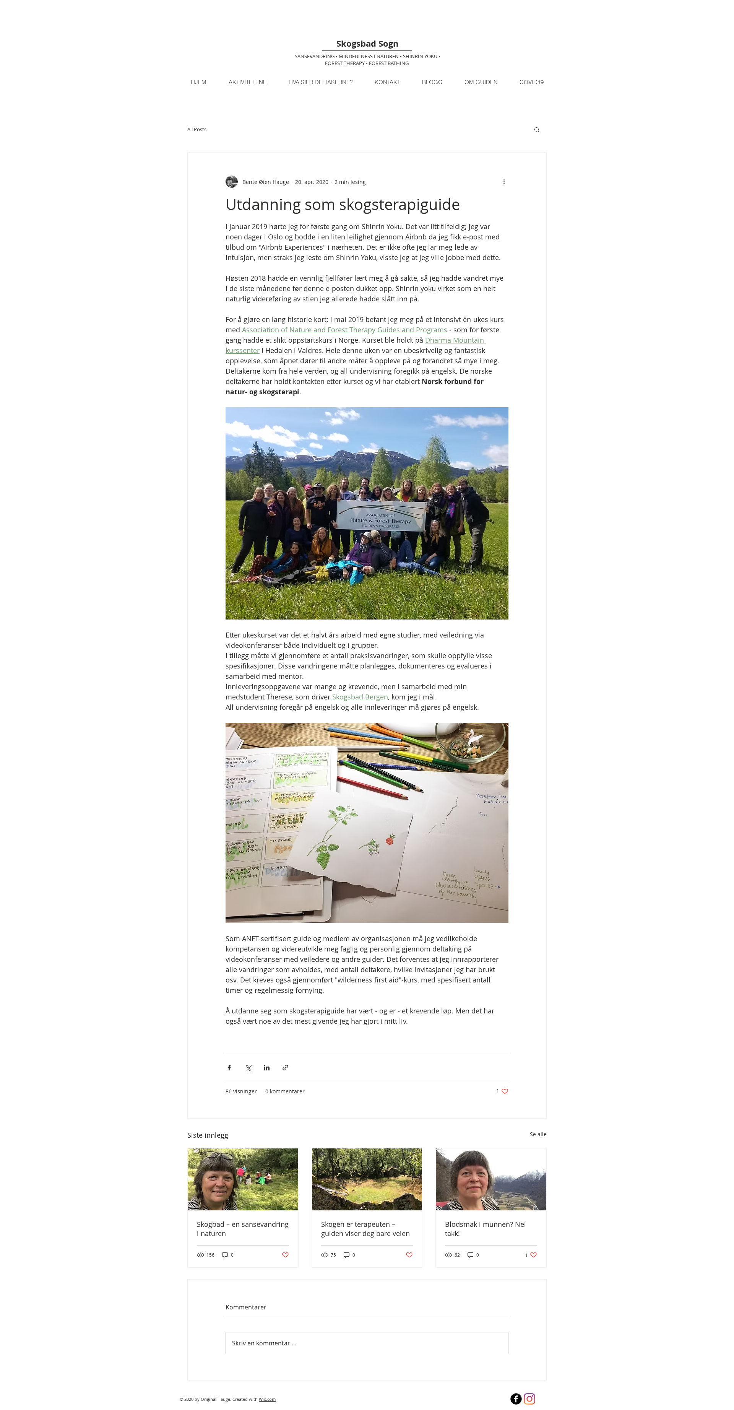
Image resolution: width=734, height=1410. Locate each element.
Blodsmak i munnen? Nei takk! (485, 1229)
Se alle (538, 1134)
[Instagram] (529, 1399)
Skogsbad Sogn (367, 43)
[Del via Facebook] (229, 1067)
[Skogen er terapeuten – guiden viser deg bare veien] (367, 1179)
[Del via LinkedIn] (266, 1067)
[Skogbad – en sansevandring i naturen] (243, 1179)
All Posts (196, 129)
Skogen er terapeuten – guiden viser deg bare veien (365, 1229)
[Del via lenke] (285, 1067)
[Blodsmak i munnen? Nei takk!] (491, 1179)
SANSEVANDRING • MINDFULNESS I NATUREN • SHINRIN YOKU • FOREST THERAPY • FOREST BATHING (367, 60)
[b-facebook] (516, 1399)
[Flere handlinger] (503, 181)
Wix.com (267, 1399)
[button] (537, 129)
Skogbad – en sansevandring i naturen (243, 1229)
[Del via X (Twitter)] (248, 1067)
